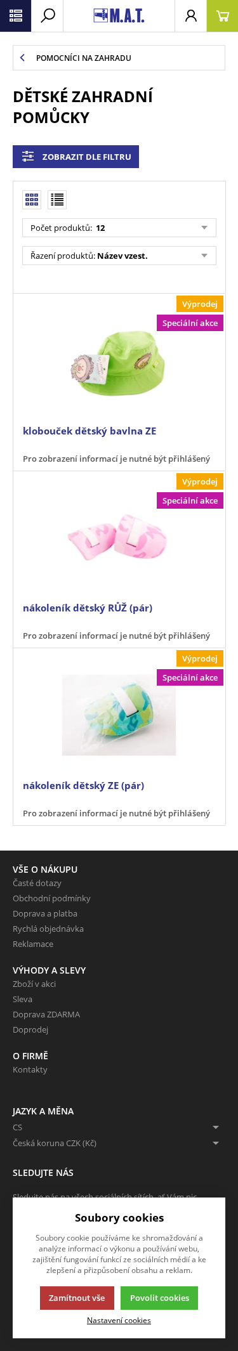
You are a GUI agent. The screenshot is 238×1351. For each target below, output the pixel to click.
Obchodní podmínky (52, 898)
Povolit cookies (159, 1297)
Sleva (22, 999)
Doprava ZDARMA (46, 1014)
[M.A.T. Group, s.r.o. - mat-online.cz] (119, 16)
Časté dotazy (37, 883)
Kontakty (30, 1069)
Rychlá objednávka (48, 928)
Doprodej (30, 1029)
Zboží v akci (34, 983)
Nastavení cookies (119, 1320)
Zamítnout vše (77, 1297)
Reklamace (33, 944)
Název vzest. (122, 255)
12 (99, 227)
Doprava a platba (45, 913)
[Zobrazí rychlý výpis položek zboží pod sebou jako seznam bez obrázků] (57, 199)
